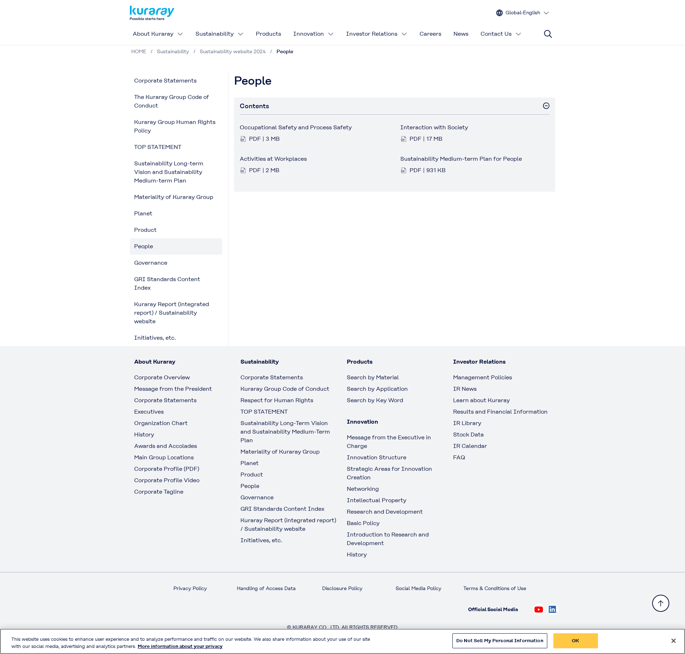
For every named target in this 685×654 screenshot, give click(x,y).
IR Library (467, 423)
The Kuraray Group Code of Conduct (171, 101)
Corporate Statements (165, 80)
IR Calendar (470, 446)
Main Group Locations (164, 457)
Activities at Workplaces (273, 158)
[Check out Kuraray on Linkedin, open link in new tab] (553, 609)
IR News (465, 388)
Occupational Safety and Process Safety (296, 127)
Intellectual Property (376, 500)
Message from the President (173, 388)
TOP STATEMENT (157, 147)
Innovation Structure (376, 457)
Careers (430, 33)
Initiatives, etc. (155, 337)
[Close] (673, 641)
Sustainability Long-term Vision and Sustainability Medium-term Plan (168, 172)
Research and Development (385, 511)
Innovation (308, 33)
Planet (143, 213)
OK (575, 640)
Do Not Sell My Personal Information (499, 640)
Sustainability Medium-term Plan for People (461, 158)
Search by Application (377, 388)
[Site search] (548, 34)
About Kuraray (153, 33)
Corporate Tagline (158, 491)
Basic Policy (363, 523)
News (460, 33)
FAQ (459, 457)
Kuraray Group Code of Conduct (284, 388)
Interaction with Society (434, 127)
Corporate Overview (162, 377)
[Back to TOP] (660, 603)
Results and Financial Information (500, 411)
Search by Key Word (375, 400)
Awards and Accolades (165, 446)
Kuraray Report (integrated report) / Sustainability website (171, 313)
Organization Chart (161, 423)
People (143, 246)
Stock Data (468, 434)
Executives (149, 411)
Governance (150, 262)
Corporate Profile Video (166, 480)
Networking (363, 488)
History (144, 434)
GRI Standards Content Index (167, 283)
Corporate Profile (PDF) (166, 468)
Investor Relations (371, 33)
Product (145, 229)
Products (268, 33)
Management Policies (482, 377)
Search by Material (373, 377)
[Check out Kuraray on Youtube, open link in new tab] (538, 609)
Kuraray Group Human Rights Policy (174, 126)
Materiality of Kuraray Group (173, 197)
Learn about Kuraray (481, 400)
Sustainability (215, 33)
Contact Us (496, 33)
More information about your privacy (180, 646)
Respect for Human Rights (276, 400)
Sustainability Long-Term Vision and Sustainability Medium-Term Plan (285, 432)
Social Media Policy (418, 588)
